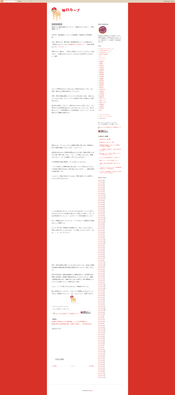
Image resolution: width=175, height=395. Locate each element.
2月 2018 (100, 370)
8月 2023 (100, 247)
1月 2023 (100, 260)
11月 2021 (100, 286)
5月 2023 (100, 252)
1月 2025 (100, 215)
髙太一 (101, 110)
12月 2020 (100, 306)
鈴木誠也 (101, 108)
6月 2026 (100, 184)
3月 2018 (100, 368)
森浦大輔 (101, 84)
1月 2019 (100, 349)
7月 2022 (100, 271)
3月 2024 (100, 234)
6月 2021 (100, 295)
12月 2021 (100, 284)
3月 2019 (100, 345)
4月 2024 (100, 232)
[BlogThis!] (58, 359)
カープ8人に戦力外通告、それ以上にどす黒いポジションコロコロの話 (110, 172)
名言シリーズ (102, 100)
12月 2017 (100, 373)
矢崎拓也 (101, 106)
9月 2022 (100, 267)
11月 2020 (100, 308)
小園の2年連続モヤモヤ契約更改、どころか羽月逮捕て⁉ (69, 321)
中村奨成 (101, 93)
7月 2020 (100, 316)
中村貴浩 (101, 91)
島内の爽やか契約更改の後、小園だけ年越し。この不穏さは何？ (72, 324)
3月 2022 (100, 279)
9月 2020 (100, 312)
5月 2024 (100, 230)
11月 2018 (100, 353)
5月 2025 (100, 208)
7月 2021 (100, 293)
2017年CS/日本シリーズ (105, 50)
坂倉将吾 (101, 74)
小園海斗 (101, 78)
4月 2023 (100, 254)
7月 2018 (100, 360)
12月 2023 (100, 240)
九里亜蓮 (101, 69)
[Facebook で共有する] (61, 359)
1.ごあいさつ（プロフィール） (106, 48)
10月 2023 (100, 243)
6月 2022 (100, 273)
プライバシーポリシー (104, 114)
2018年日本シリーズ (104, 52)
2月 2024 (100, 236)
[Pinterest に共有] (63, 359)
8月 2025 (100, 202)
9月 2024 (100, 223)
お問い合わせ (102, 118)
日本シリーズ (102, 98)
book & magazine (103, 54)
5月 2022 (100, 275)
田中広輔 (101, 95)
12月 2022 (100, 262)
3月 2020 (100, 323)
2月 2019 (100, 347)
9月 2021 (100, 290)
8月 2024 (100, 225)
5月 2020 (100, 319)
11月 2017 (100, 375)
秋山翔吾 (101, 76)
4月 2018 (100, 366)
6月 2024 (100, 228)
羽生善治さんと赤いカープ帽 (106, 142)
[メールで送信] (56, 359)
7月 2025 (100, 204)
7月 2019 (100, 338)
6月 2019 (100, 340)
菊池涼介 (101, 65)
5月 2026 (100, 186)
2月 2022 (100, 280)
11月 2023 (100, 241)
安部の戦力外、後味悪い (105, 139)
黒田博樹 (101, 72)
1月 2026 (100, 193)
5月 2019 (100, 342)
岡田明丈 (101, 61)
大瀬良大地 (102, 89)
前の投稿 (91, 366)
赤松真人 (101, 87)
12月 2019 (100, 329)
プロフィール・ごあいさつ (105, 116)
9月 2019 (100, 334)
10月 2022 (100, 265)
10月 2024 (100, 221)
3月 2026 (100, 189)
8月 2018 (100, 359)
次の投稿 (54, 366)
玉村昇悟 (101, 67)
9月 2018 (100, 357)
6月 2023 (100, 251)
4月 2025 (100, 210)
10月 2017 (100, 377)
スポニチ (61, 47)
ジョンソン (102, 59)
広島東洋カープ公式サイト (76, 44)
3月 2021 (100, 301)
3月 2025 (100, 212)
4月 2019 (100, 344)
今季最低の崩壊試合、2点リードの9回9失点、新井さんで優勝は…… (109, 145)
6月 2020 (100, 318)
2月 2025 (100, 213)
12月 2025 (100, 195)
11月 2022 (100, 264)
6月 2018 (100, 362)
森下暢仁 (101, 85)
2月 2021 (100, 303)
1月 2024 (100, 238)
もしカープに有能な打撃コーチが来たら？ (109, 157)
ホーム (73, 366)
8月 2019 (100, 336)
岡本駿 (101, 63)
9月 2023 (100, 245)
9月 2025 (100, 200)
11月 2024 (100, 219)
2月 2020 (100, 325)
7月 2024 (100, 226)
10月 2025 (100, 199)
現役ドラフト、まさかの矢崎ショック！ (109, 160)
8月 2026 (100, 180)
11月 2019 (100, 331)
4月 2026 (100, 187)
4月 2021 (100, 299)
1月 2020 (100, 327)
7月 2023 (100, 249)
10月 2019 (100, 332)
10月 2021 (100, 288)
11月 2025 (100, 197)
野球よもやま (102, 102)
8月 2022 (100, 269)
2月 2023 (100, 258)
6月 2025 (100, 206)
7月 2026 (100, 182)
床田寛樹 (101, 80)
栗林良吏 (101, 71)
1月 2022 (100, 282)
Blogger (90, 390)
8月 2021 (100, 292)
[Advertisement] (73, 72)
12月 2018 (100, 351)
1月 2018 (100, 371)
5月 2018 (100, 364)
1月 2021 (100, 305)
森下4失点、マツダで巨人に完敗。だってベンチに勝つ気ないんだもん (110, 154)
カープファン (102, 58)
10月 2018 (100, 355)
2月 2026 (100, 191)
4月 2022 (100, 277)
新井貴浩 (101, 82)
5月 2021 (100, 297)
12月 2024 (100, 217)
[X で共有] (60, 359)
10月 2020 (100, 310)
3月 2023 (100, 256)
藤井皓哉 (101, 97)
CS (100, 56)
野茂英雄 (101, 104)
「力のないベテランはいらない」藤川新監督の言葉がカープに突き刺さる (110, 168)
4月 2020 (100, 321)
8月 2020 (100, 314)
